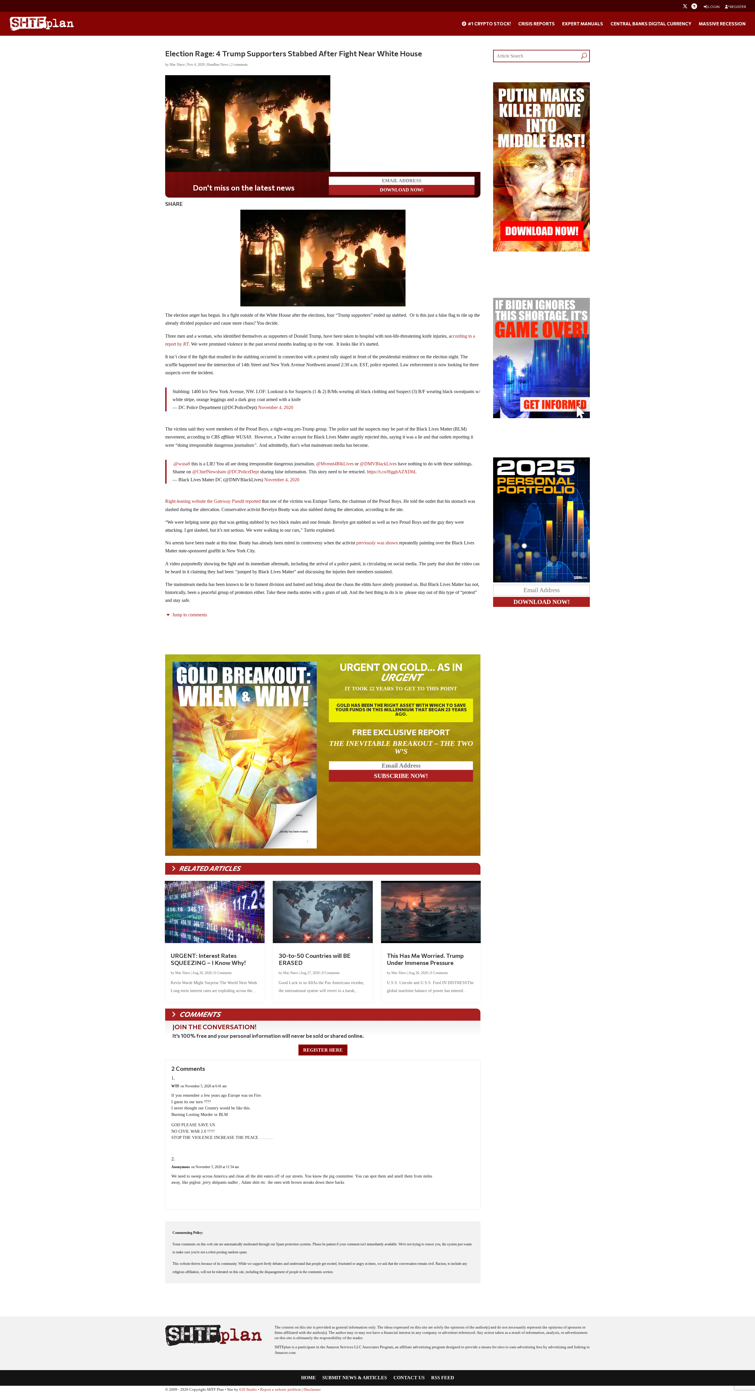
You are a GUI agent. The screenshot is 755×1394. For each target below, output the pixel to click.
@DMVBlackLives (378, 463)
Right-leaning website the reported (213, 501)
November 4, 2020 (275, 407)
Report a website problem (280, 1390)
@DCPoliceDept (243, 471)
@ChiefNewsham (209, 471)
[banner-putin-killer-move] (541, 249)
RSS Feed (442, 1378)
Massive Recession (722, 24)
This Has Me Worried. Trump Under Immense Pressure (425, 959)
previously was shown (377, 542)
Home (308, 1378)
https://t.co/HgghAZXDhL (392, 471)
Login (714, 7)
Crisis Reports (536, 24)
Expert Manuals (582, 24)
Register (737, 7)
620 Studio (248, 1390)
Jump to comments (189, 614)
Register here (323, 1050)
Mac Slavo (177, 65)
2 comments (239, 65)
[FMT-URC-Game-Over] (541, 416)
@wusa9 (182, 463)
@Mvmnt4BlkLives (335, 463)
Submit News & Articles (354, 1378)
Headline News (218, 65)
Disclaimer (312, 1390)
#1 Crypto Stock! (489, 24)
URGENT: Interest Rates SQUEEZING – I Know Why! (208, 959)
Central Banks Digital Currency (650, 24)
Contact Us (409, 1378)
